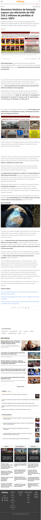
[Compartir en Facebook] (28, 59)
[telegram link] (5, 500)
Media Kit (28, 502)
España (28, 497)
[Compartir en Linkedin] (33, 59)
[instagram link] (7, 498)
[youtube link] (2, 500)
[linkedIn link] (7, 500)
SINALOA (31, 331)
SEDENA (19, 333)
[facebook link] (2, 498)
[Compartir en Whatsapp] (26, 59)
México (2, 6)
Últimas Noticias (12, 507)
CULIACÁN (26, 331)
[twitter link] (5, 498)
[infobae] (20, 1)
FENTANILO (4, 333)
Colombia (12, 497)
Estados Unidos (12, 500)
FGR (24, 333)
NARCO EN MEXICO (13, 331)
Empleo (20, 495)
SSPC (21, 331)
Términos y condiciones (36, 494)
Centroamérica (12, 505)
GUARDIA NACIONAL (12, 333)
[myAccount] (39, 1)
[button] (1, 1)
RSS (12, 509)
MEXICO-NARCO (5, 331)
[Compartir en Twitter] (31, 59)
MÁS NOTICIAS (20, 386)
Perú (12, 504)
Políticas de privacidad (36, 497)
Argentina (12, 495)
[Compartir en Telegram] (36, 59)
